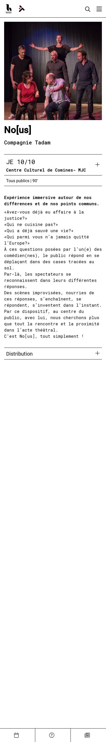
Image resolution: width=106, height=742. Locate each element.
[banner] (21, 8)
